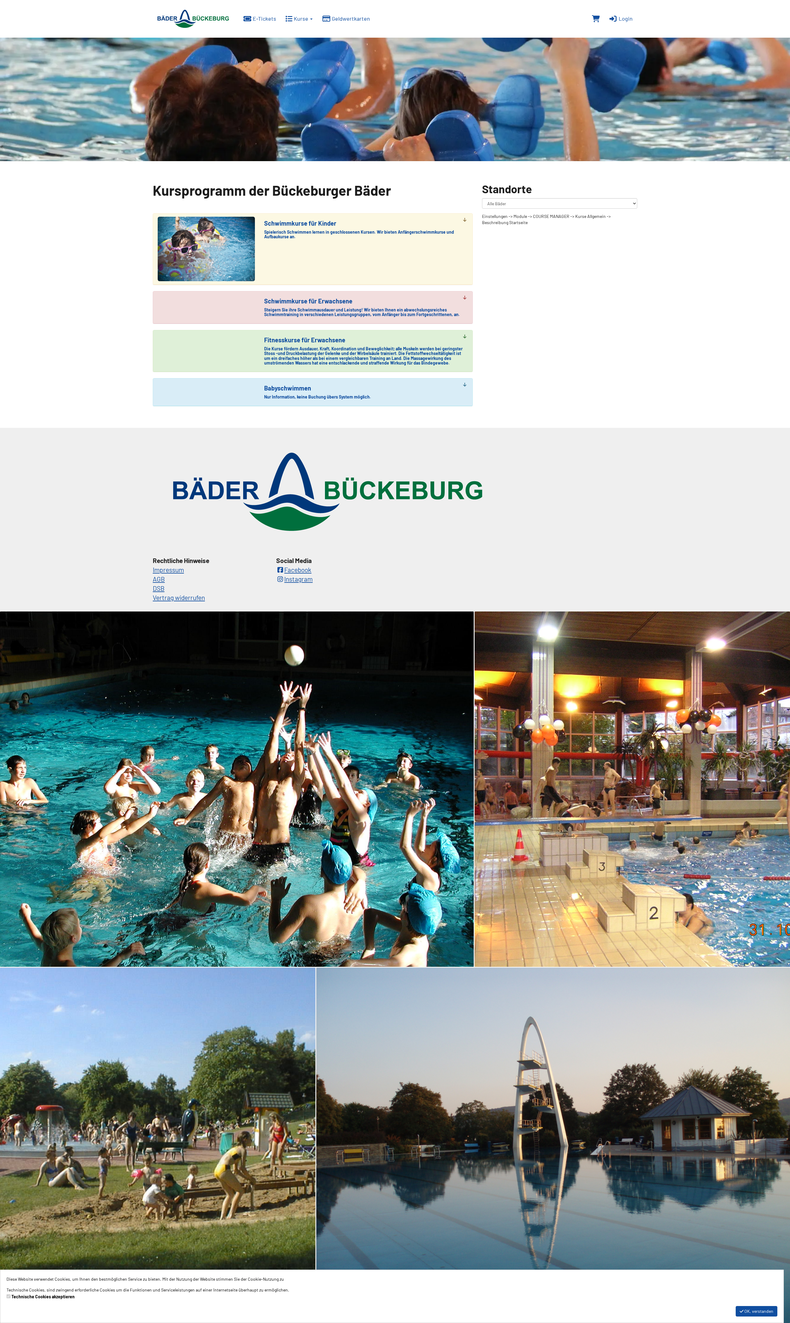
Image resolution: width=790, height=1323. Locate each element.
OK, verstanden (758, 1311)
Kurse (301, 18)
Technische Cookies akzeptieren (43, 1296)
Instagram (298, 579)
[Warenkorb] (595, 19)
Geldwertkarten (350, 18)
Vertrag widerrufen (179, 597)
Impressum (168, 570)
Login (625, 18)
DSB (158, 588)
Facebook (297, 570)
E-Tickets (264, 18)
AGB (159, 579)
